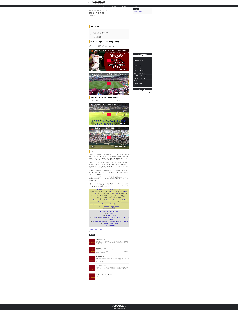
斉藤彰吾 (114, 215)
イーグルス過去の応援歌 (109, 208)
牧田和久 (120, 221)
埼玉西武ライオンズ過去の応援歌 (109, 211)
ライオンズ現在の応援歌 (109, 225)
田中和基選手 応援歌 (101, 256)
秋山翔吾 (108, 215)
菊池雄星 (108, 217)
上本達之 (126, 221)
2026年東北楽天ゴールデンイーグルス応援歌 (109, 190)
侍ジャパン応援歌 (134, 6)
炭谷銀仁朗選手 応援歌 (101, 239)
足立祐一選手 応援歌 (101, 265)
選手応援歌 (114, 6)
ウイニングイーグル (95, 202)
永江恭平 (111, 213)
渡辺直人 (107, 221)
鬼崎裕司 (101, 221)
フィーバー (106, 206)
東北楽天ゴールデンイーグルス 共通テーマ (105, 274)
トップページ (104, 6)
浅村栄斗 (112, 192)
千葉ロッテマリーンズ (139, 85)
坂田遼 (120, 217)
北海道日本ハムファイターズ (140, 75)
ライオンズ (97, 231)
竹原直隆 (106, 223)
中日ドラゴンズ (138, 65)
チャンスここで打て (106, 202)
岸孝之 (111, 223)
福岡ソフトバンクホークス (140, 73)
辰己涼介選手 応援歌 (101, 248)
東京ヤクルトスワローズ (139, 70)
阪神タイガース (138, 57)
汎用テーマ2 (116, 200)
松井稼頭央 (102, 217)
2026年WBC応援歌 (138, 11)
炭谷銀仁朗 (115, 217)
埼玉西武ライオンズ (139, 83)
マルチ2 (117, 206)
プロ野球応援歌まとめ (119, 306)
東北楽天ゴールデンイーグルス (96, 229)
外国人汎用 (124, 200)
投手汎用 (111, 219)
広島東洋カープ (138, 68)
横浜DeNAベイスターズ (139, 60)
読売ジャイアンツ (138, 63)
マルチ (112, 206)
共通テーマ (94, 200)
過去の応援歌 (124, 6)
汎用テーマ (109, 200)
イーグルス (93, 231)
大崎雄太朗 (114, 221)
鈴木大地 (126, 192)
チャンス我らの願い (99, 204)
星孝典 (116, 223)
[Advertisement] (109, 20)
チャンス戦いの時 (110, 204)
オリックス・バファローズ (140, 78)
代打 (125, 217)
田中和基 (115, 194)
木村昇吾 (95, 221)
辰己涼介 (94, 194)
